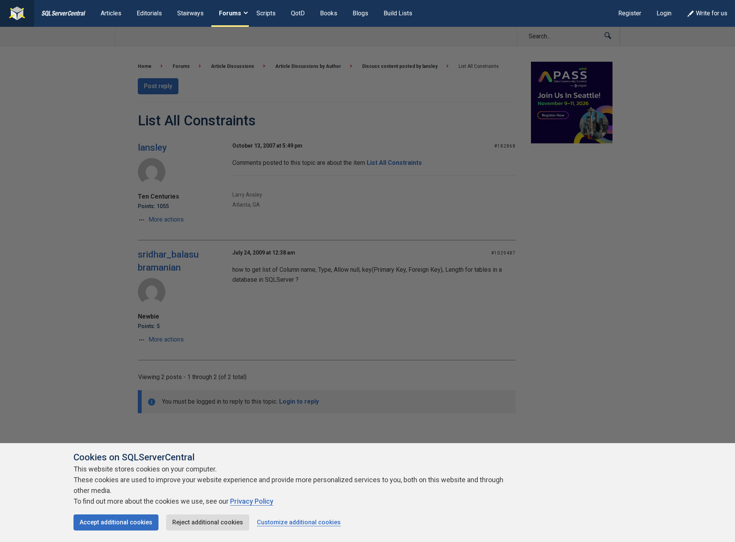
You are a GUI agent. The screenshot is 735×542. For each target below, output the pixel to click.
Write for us (711, 13)
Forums (230, 13)
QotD (298, 13)
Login (664, 13)
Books (328, 13)
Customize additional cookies (299, 522)
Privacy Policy (251, 501)
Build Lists (398, 13)
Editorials (149, 13)
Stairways (190, 13)
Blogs (360, 13)
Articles (111, 13)
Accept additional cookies (116, 522)
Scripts (266, 13)
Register (629, 13)
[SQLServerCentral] (17, 13)
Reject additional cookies (207, 522)
